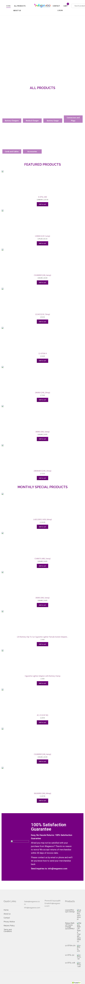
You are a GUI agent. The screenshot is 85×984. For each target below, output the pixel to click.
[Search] (79, 5)
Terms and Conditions (8, 930)
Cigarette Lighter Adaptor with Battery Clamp (42, 676)
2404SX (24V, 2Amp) (42, 392)
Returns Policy (9, 926)
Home (8, 6)
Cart (65, 6)
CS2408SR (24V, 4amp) (42, 275)
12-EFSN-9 (42, 353)
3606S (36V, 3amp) (42, 431)
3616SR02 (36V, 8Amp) (42, 793)
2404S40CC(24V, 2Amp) (42, 471)
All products (20, 6)
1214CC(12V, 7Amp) (42, 314)
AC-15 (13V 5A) (42, 715)
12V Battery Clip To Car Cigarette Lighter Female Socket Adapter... (42, 637)
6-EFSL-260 (42, 197)
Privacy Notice (9, 922)
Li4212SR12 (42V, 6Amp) (42, 519)
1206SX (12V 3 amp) (42, 236)
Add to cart (42, 204)
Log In (60, 10)
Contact (56, 6)
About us (17, 10)
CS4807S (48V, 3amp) (43, 558)
